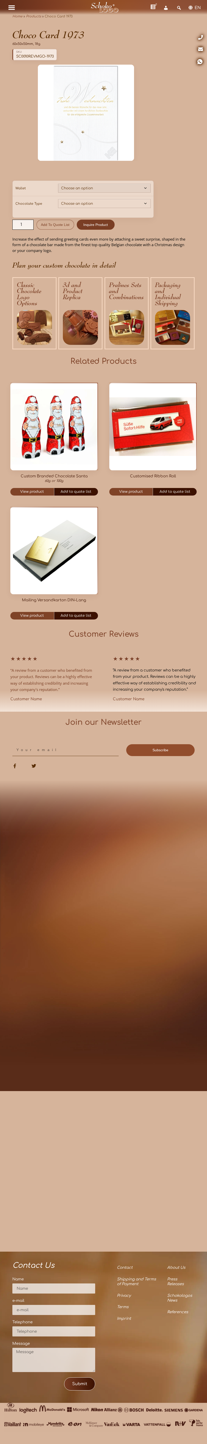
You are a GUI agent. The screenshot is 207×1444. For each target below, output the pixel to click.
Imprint (124, 1319)
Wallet (20, 188)
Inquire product (95, 225)
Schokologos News (179, 1298)
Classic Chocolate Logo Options (29, 294)
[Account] (166, 8)
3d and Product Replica (73, 291)
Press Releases (175, 1281)
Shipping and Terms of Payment (136, 1281)
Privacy (124, 1296)
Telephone (22, 1322)
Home (17, 16)
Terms (122, 1307)
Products (33, 16)
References (177, 1312)
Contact (125, 1268)
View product (32, 492)
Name (18, 1279)
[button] (11, 7)
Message (21, 1344)
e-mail (18, 1301)
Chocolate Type (28, 203)
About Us (176, 1268)
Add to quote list (55, 225)
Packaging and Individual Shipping (168, 294)
